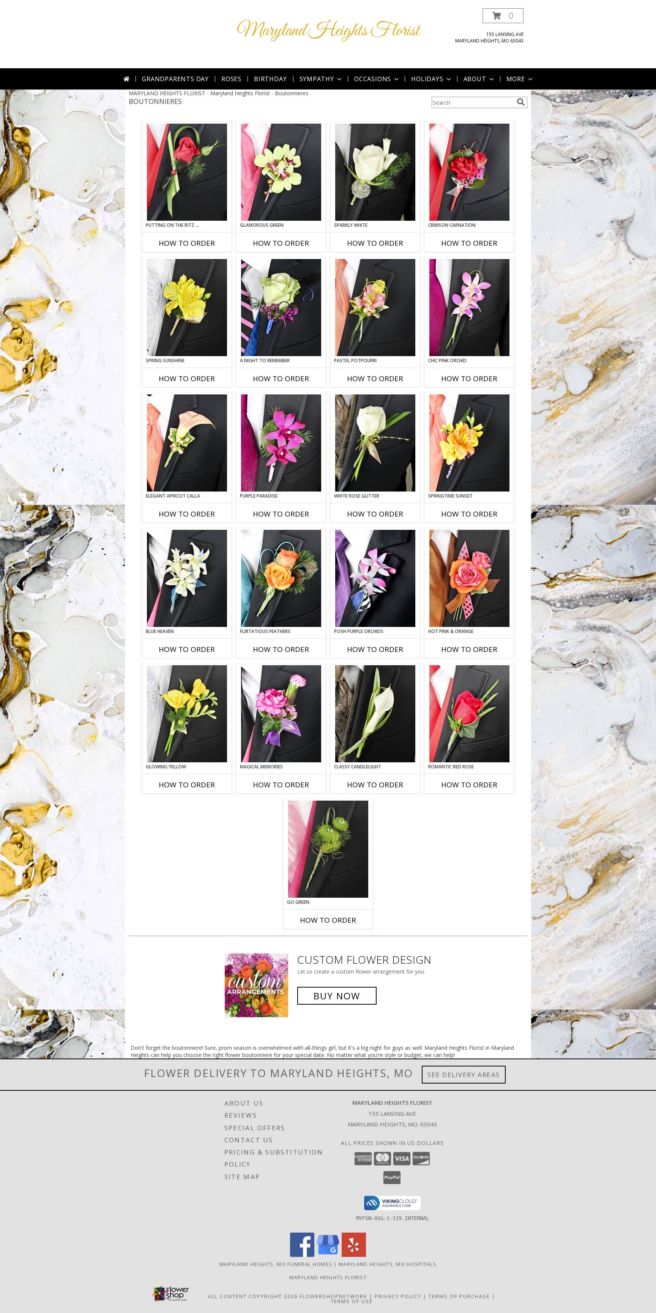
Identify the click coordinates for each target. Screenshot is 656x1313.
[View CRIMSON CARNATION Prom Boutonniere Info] (469, 172)
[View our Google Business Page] (328, 1254)
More (515, 79)
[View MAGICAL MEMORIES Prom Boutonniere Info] (281, 713)
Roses (231, 79)
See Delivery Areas (463, 1074)
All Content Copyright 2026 (253, 1296)
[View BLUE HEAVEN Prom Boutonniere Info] (187, 578)
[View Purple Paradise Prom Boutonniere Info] (281, 443)
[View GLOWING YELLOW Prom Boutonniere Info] (187, 713)
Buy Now (337, 995)
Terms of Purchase (459, 1296)
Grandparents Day (175, 79)
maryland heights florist (328, 1277)
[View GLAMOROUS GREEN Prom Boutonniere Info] (281, 172)
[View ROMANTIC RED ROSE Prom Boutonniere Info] (469, 713)
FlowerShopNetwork (333, 1296)
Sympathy (317, 79)
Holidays (427, 79)
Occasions (372, 79)
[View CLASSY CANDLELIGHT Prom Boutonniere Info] (375, 713)
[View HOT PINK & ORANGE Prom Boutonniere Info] (469, 578)
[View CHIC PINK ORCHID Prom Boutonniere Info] (469, 307)
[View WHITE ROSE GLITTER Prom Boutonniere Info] (375, 443)
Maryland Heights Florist (328, 31)
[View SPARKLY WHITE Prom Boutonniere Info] (375, 172)
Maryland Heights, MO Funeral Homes (275, 1264)
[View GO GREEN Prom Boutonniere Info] (328, 849)
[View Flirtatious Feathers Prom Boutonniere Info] (281, 578)
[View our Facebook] (302, 1254)
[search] (521, 102)
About (475, 79)
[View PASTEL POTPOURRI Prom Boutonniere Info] (375, 307)
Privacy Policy (398, 1296)
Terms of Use (352, 1301)
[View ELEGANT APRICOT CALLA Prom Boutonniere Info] (187, 443)
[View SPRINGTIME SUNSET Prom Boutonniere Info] (469, 443)
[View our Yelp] (354, 1254)
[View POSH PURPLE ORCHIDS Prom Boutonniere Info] (375, 578)
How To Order (187, 243)
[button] (503, 15)
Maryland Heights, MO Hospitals (388, 1264)
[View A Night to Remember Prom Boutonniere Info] (281, 307)
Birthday (270, 79)
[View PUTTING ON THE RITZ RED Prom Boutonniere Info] (187, 172)
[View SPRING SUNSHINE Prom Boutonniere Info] (187, 307)
